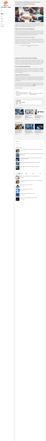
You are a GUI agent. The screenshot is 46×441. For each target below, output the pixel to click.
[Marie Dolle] (19, 102)
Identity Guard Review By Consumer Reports (26, 184)
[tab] (19, 174)
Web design (2, 26)
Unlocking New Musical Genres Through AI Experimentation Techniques (19, 117)
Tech (1, 23)
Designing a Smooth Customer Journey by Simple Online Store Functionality (29, 117)
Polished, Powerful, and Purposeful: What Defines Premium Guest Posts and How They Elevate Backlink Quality (39, 132)
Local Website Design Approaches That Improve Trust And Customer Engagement (19, 132)
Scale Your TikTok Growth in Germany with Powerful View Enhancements (39, 117)
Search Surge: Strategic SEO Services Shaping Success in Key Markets (29, 166)
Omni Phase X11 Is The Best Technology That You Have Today (28, 197)
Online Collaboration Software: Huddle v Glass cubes (27, 193)
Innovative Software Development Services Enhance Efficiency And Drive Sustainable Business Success (29, 132)
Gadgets (2, 18)
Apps (1, 16)
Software (2, 21)
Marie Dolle (23, 102)
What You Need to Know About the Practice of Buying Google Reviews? (29, 176)
